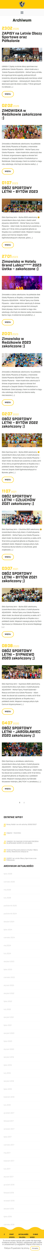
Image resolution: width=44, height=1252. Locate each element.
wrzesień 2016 (9, 1201)
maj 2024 (7, 946)
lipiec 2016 (8, 1217)
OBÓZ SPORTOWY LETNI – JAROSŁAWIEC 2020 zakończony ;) (21, 732)
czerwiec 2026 (9, 882)
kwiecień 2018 (9, 1097)
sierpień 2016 (9, 1209)
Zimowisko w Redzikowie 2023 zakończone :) (16, 342)
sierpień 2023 (9, 962)
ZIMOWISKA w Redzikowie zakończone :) (22, 114)
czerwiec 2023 (9, 977)
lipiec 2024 (8, 930)
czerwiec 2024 (9, 938)
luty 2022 (7, 1009)
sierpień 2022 (9, 993)
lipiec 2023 (8, 970)
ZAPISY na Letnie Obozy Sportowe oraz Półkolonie (22, 37)
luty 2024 (7, 954)
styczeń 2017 (9, 1177)
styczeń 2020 (9, 1049)
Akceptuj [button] (35, 1248)
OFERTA (12, 1237)
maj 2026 (7, 890)
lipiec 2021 (8, 1025)
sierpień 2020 (9, 1033)
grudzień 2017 (9, 1113)
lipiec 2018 (8, 1089)
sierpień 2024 (9, 922)
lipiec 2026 (8, 874)
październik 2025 (10, 906)
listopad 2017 (9, 1121)
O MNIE (35, 1234)
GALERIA (22, 1237)
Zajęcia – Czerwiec (13, 833)
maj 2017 (7, 1153)
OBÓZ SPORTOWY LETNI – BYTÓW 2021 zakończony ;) (19, 577)
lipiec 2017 (8, 1137)
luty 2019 (7, 1073)
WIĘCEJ (8, 94)
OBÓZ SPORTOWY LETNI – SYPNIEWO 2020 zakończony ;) (18, 654)
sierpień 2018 (9, 1081)
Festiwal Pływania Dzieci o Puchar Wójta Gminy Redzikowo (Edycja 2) (22, 851)
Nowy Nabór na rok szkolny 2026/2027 (21, 824)
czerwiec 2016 (9, 1225)
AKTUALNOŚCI (23, 1234)
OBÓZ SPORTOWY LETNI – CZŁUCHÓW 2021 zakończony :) (18, 500)
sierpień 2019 (9, 1057)
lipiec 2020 (8, 1041)
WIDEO (32, 1237)
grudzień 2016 (9, 1185)
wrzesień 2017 (9, 1129)
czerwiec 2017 (9, 1145)
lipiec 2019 (8, 1065)
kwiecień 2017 (9, 1161)
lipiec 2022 (8, 1001)
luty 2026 (7, 898)
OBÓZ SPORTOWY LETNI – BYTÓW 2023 (20, 190)
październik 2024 (10, 914)
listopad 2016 (9, 1193)
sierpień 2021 (9, 1017)
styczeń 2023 (9, 985)
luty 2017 (7, 1169)
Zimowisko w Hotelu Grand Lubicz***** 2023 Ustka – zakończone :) (21, 265)
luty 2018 (7, 1105)
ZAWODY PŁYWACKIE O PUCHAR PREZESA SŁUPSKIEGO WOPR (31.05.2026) (22, 842)
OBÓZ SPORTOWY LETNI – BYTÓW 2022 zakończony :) (20, 423)
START (11, 1234)
